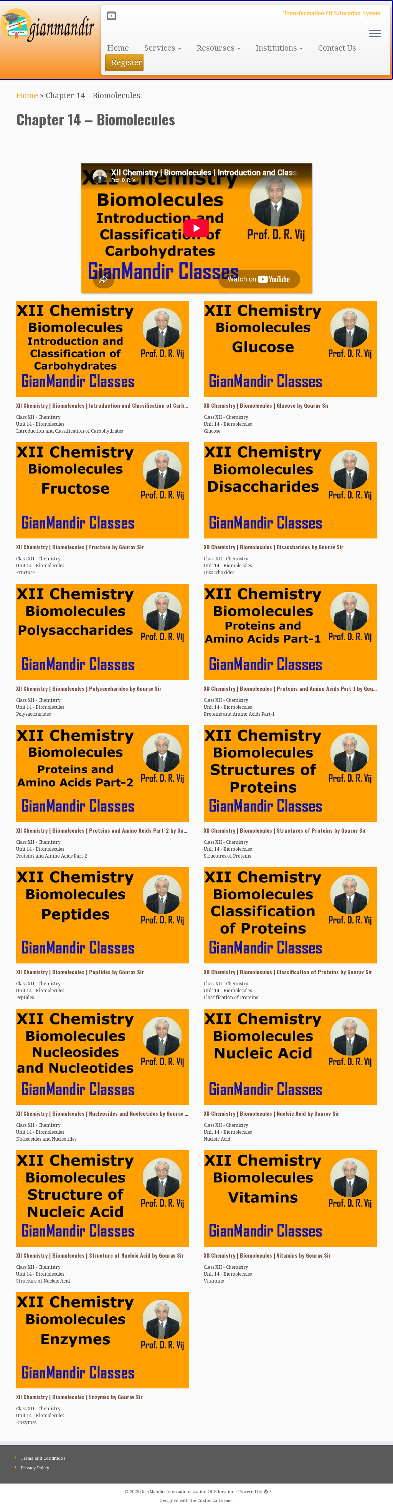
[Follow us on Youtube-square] (114, 16)
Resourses (216, 48)
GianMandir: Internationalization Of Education (187, 1491)
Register (126, 62)
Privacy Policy (35, 1468)
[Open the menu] (375, 34)
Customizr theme (214, 1500)
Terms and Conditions (43, 1458)
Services (160, 48)
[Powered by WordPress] (266, 1490)
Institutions (277, 48)
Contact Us (337, 48)
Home (118, 48)
